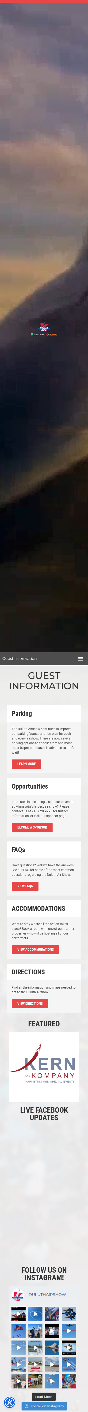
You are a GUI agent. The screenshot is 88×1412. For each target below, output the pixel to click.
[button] (81, 659)
